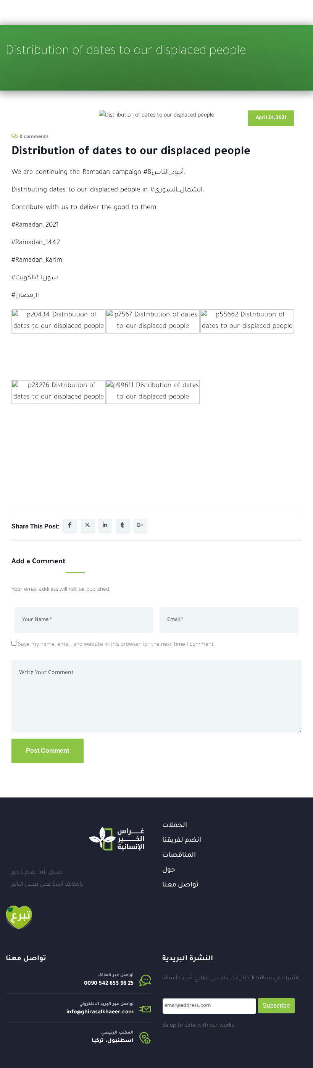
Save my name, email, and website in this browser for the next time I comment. (116, 645)
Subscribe (276, 1005)
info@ (73, 1013)
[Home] (116, 838)
